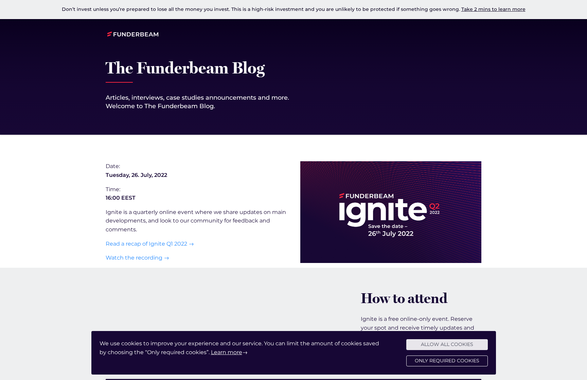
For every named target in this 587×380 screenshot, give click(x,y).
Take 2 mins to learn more (493, 9)
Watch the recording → (137, 257)
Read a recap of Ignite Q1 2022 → (150, 244)
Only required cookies (447, 361)
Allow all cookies (447, 344)
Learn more (226, 352)
